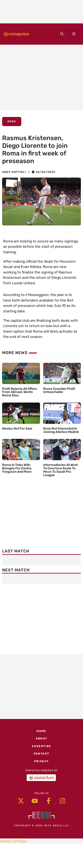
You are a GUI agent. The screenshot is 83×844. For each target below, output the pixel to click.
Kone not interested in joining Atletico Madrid (61, 430)
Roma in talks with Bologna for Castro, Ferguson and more (17, 468)
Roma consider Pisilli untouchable (59, 390)
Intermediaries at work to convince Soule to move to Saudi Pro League (60, 470)
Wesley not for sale (17, 428)
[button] (62, 34)
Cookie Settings (13, 841)
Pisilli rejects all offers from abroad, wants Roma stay (19, 392)
